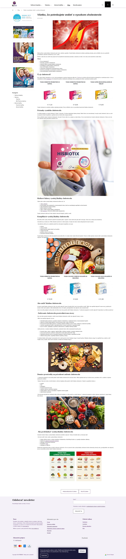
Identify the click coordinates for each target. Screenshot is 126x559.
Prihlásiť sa (78, 511)
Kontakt (49, 532)
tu (67, 551)
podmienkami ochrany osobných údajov (96, 506)
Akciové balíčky (18, 103)
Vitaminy (17, 97)
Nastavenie (44, 555)
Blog (84, 528)
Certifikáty (85, 524)
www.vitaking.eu (35, 528)
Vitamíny (18, 99)
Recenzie (49, 530)
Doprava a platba (51, 524)
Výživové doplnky (19, 95)
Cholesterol (79, 77)
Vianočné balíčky (20, 105)
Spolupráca (85, 522)
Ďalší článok (84, 491)
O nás (48, 522)
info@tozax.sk (18, 540)
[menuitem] (36, 4)
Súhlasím (82, 551)
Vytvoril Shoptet (110, 554)
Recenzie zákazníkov (87, 526)
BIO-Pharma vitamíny (21, 101)
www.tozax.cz (26, 526)
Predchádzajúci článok (70, 491)
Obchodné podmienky (52, 526)
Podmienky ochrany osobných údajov (55, 528)
